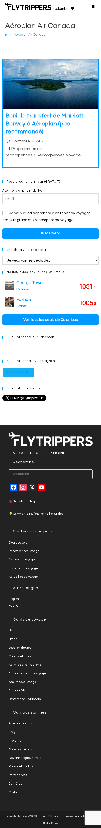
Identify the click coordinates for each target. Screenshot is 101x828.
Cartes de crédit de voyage (27, 673)
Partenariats (18, 775)
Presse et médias (21, 766)
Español (14, 606)
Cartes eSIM (17, 690)
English (14, 599)
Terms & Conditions (51, 816)
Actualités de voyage (23, 576)
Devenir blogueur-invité (25, 758)
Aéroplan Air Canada (30, 34)
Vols (11, 630)
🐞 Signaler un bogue (24, 501)
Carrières (15, 783)
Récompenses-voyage (58, 155)
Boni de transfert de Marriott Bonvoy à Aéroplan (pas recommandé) (45, 123)
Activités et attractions (25, 664)
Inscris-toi (50, 233)
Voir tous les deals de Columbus (50, 320)
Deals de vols (18, 542)
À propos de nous (20, 723)
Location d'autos (20, 647)
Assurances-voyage (22, 682)
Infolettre (15, 740)
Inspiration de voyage (23, 568)
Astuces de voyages (22, 559)
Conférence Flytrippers (25, 699)
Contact (14, 792)
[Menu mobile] (94, 6)
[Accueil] (6, 34)
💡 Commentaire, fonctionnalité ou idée (36, 513)
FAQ (12, 732)
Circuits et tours (20, 656)
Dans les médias (20, 749)
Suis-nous (20, 372)
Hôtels (13, 639)
